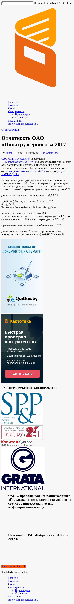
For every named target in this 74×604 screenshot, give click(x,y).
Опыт (11, 108)
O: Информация (10, 129)
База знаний (15, 120)
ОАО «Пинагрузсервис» (15, 158)
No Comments (50, 152)
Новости (13, 105)
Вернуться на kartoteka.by (23, 123)
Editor (8, 152)
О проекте (21, 117)
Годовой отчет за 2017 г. (19, 161)
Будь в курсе (22, 114)
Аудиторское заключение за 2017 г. (25, 171)
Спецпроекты (16, 111)
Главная (13, 102)
